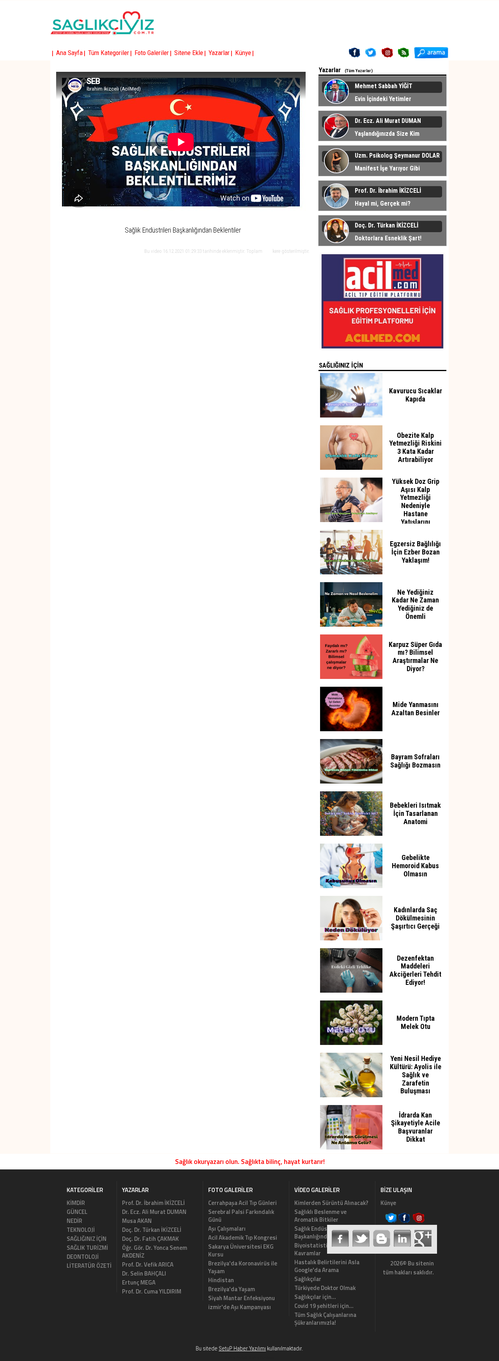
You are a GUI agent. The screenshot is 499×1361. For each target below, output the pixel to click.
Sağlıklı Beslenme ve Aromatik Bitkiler (320, 1215)
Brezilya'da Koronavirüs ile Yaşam (242, 1267)
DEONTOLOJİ (83, 1256)
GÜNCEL (77, 1211)
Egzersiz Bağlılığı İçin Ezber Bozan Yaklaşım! (415, 552)
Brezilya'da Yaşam (231, 1289)
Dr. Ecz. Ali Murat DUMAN (154, 1211)
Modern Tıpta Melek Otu (415, 1022)
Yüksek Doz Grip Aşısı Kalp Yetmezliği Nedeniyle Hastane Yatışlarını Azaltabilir (415, 505)
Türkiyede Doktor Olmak (325, 1287)
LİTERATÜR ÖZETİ (89, 1265)
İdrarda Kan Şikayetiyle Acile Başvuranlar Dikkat (415, 1127)
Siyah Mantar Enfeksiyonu (241, 1297)
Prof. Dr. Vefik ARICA (147, 1264)
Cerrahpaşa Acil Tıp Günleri (242, 1202)
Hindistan (221, 1280)
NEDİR (74, 1220)
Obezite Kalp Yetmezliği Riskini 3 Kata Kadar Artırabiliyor (415, 447)
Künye (388, 1202)
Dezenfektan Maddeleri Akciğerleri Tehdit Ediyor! (415, 970)
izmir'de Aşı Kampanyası (239, 1306)
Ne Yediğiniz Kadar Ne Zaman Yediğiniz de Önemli (415, 604)
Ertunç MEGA (139, 1282)
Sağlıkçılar (307, 1278)
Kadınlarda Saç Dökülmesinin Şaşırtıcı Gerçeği (415, 918)
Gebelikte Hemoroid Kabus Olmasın (415, 865)
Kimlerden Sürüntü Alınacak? (331, 1202)
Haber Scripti (236, 1357)
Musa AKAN (137, 1220)
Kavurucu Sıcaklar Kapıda (415, 395)
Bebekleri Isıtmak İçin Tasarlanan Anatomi (415, 813)
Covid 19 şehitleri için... (324, 1305)
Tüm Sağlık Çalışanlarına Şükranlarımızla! (325, 1318)
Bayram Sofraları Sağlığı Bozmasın (415, 761)
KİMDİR (76, 1202)
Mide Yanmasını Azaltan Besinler (415, 708)
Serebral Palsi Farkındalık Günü (241, 1215)
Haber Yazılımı (261, 1357)
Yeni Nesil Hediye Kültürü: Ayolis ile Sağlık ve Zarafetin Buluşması (415, 1074)
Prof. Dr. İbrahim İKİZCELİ (153, 1202)
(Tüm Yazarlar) (359, 70)
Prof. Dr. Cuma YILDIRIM (151, 1291)
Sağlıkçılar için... (315, 1296)
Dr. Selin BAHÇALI (144, 1273)
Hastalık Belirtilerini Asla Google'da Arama (326, 1266)
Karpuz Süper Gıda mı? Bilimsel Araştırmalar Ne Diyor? (415, 656)
